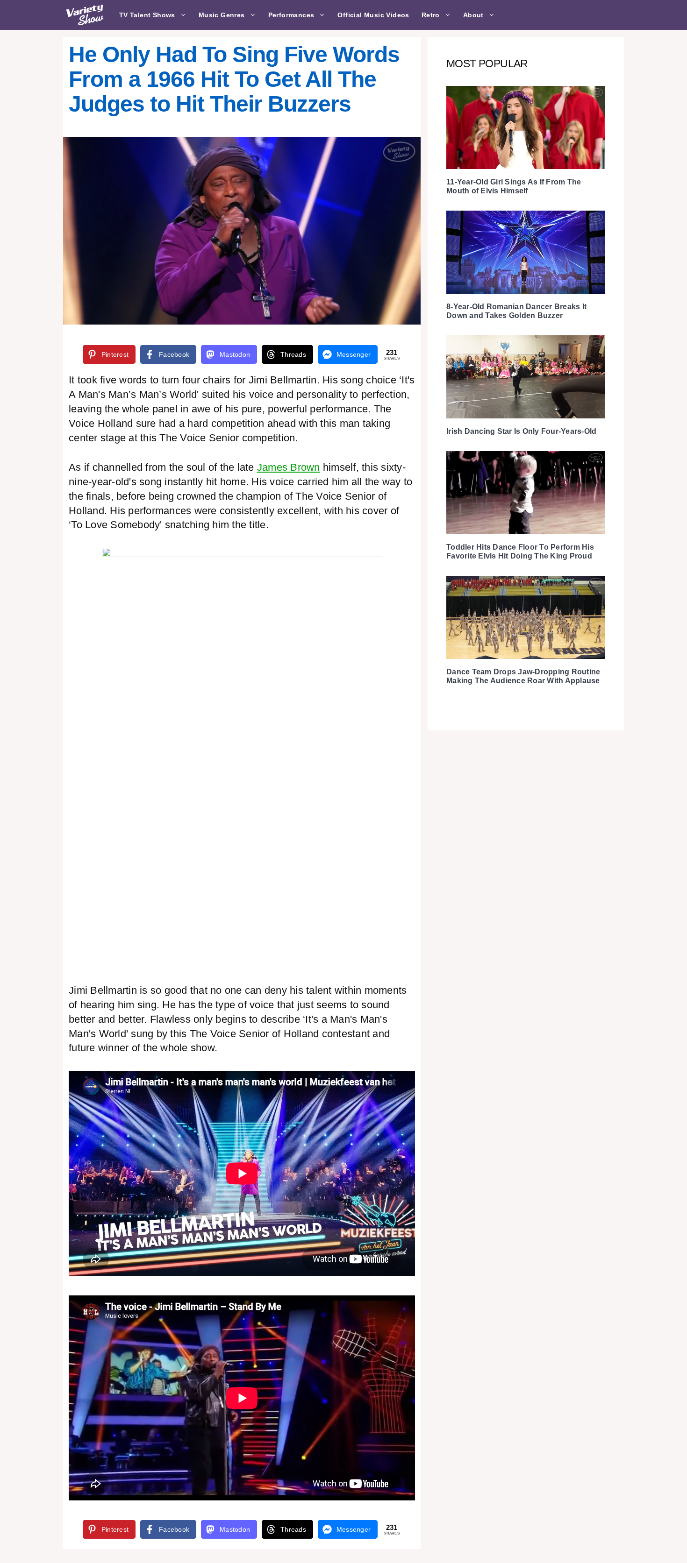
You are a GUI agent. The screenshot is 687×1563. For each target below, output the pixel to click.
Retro (431, 15)
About (473, 15)
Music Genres (222, 15)
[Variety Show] (85, 15)
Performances (291, 15)
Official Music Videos (373, 15)
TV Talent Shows (147, 15)
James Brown (288, 467)
